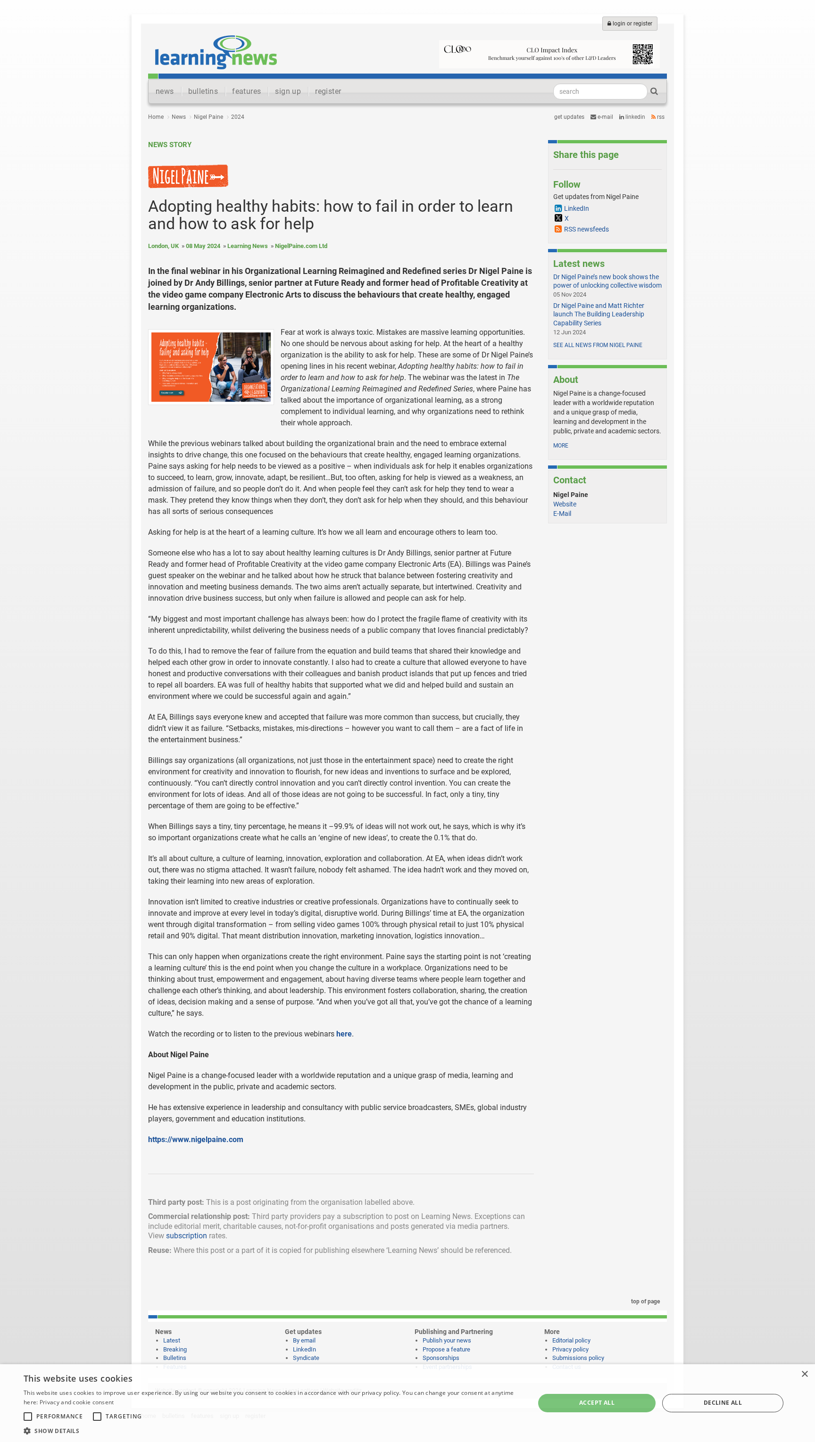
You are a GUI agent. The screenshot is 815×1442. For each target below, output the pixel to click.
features (246, 91)
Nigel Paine (208, 117)
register (328, 91)
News (179, 117)
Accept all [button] (597, 1403)
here (344, 1033)
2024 (237, 117)
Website (564, 504)
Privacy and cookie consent (77, 1402)
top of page (645, 1301)
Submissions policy (578, 1357)
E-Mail (562, 513)
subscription (186, 1235)
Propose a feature (446, 1349)
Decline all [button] (723, 1403)
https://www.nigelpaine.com (195, 1139)
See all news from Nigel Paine (597, 345)
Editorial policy (571, 1340)
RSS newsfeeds (586, 229)
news (165, 91)
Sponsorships (441, 1357)
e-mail (604, 117)
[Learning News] (216, 52)
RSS (660, 117)
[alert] (407, 1403)
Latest (171, 1340)
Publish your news (447, 1340)
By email (304, 1340)
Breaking (175, 1349)
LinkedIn (634, 117)
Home (156, 117)
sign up (288, 91)
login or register (631, 23)
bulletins (203, 91)
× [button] (804, 1374)
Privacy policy (570, 1349)
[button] (272, 1430)
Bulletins (174, 1357)
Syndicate (306, 1357)
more (560, 445)
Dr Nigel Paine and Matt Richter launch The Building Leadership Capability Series (598, 314)
